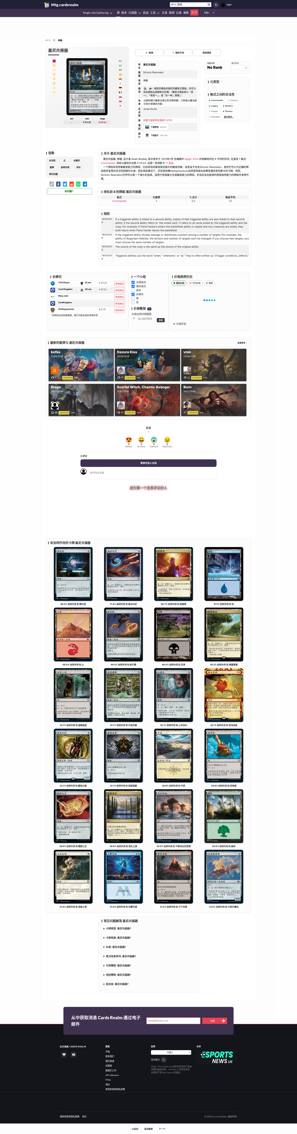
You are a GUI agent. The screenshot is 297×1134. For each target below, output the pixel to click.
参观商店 (119, 283)
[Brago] (54, 412)
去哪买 (76, 160)
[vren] (187, 377)
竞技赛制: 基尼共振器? (118, 974)
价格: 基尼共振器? (116, 946)
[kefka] (56, 377)
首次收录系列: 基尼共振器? (121, 955)
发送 (161, 320)
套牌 (52, 167)
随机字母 (179, 52)
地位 (107, 1084)
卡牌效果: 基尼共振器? (118, 937)
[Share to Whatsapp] (78, 184)
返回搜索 (148, 1128)
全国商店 (141, 282)
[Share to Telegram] (85, 184)
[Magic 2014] (54, 92)
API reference (112, 1074)
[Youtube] (74, 1054)
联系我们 (109, 1056)
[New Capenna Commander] (54, 79)
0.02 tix (102, 122)
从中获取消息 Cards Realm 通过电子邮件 (106, 1020)
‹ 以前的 (134, 1128)
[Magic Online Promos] (54, 70)
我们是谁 (109, 1060)
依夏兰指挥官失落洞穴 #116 (157, 120)
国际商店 (141, 286)
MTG (47, 40)
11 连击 (169, 162)
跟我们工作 (110, 1070)
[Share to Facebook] (58, 184)
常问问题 (53, 174)
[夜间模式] (216, 5)
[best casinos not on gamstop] (217, 1056)
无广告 (194, 12)
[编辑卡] (157, 64)
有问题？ (69, 191)
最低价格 (180, 283)
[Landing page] (46, 5)
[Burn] (185, 412)
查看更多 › (242, 342)
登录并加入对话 (148, 463)
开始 (107, 1051)
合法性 (52, 160)
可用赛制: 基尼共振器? (118, 965)
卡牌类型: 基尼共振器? (118, 928)
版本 (138, 290)
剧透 (151, 52)
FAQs (108, 1079)
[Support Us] (64, 1054)
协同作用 (65, 167)
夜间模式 (155, 1059)
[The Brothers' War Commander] (54, 74)
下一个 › (162, 1128)
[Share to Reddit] (71, 184)
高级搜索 (206, 52)
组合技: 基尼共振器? (117, 983)
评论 (78, 167)
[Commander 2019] (54, 83)
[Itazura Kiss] (121, 377)
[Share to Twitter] (65, 184)
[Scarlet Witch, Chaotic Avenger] (121, 412)
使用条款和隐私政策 (115, 1089)
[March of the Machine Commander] (54, 65)
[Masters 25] (54, 88)
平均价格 (196, 283)
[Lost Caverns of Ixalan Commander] (54, 61)
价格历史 (181, 323)
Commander (108, 162)
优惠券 (108, 1065)
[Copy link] (52, 184)
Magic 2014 (191, 158)
